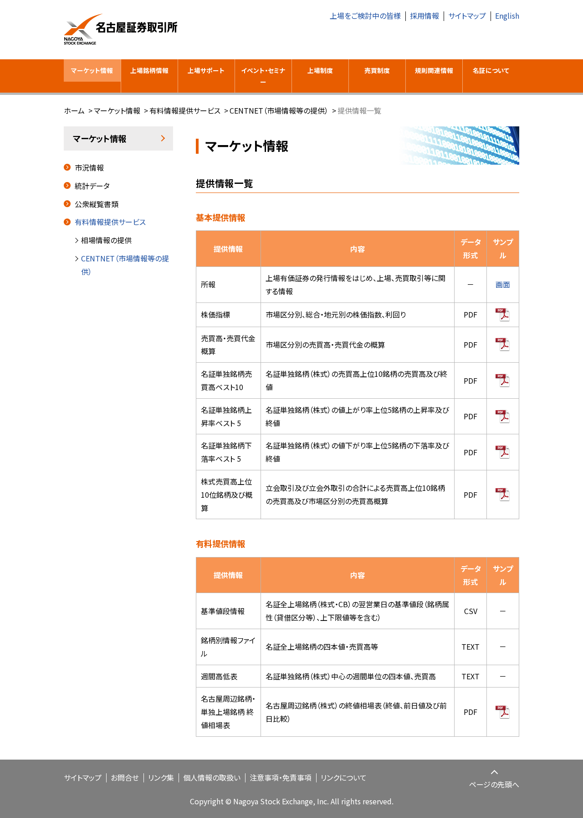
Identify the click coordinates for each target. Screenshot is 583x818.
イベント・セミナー (263, 76)
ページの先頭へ (494, 784)
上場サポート (206, 70)
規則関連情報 (434, 70)
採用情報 (424, 15)
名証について (491, 70)
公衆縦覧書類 (96, 203)
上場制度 (320, 70)
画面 (503, 284)
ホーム (74, 110)
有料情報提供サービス (184, 110)
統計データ (92, 185)
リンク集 (161, 777)
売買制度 (377, 70)
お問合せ (125, 777)
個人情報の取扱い (211, 777)
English (507, 15)
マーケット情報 (92, 70)
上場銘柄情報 (149, 70)
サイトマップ (467, 15)
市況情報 (89, 167)
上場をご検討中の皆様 (365, 15)
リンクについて (344, 777)
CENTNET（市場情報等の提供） (279, 110)
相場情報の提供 (106, 239)
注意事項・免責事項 (281, 777)
